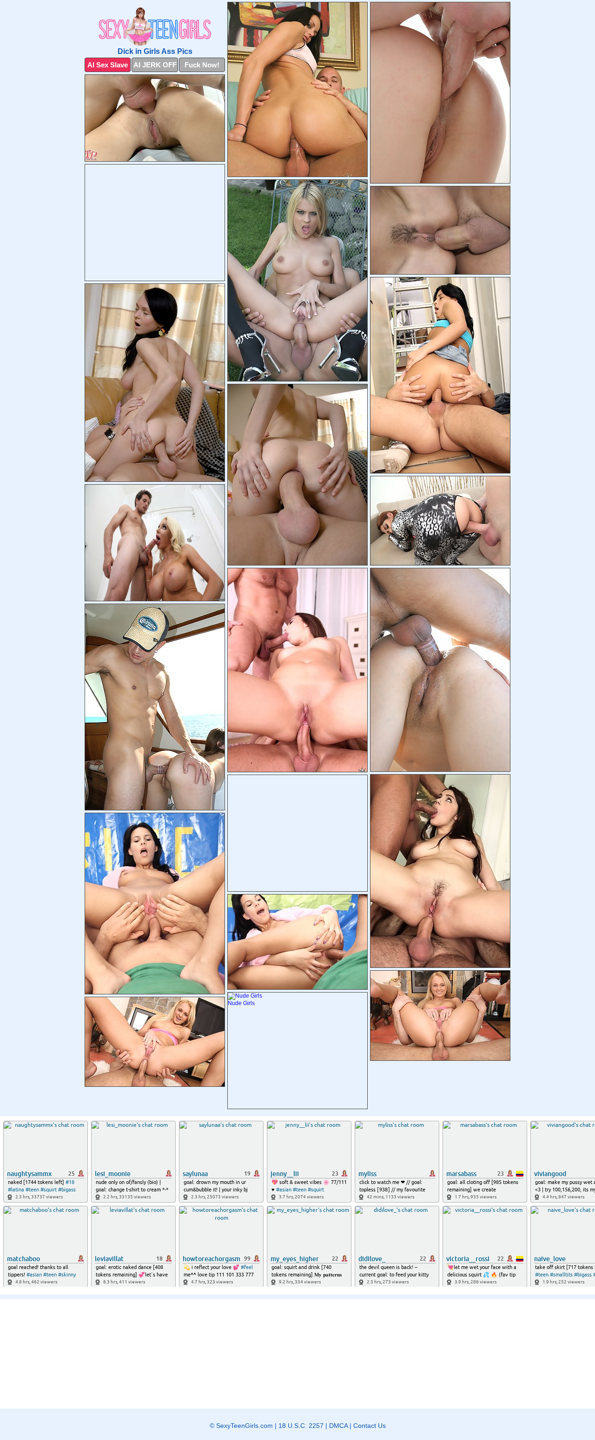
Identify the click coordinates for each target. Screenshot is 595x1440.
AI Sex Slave (107, 65)
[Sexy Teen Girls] (155, 26)
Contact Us (369, 1425)
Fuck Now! (202, 65)
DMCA (338, 1425)
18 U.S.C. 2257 (301, 1425)
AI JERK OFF (155, 65)
